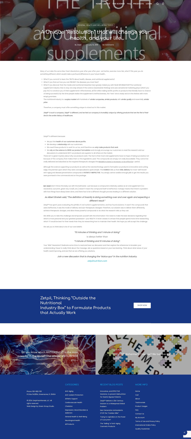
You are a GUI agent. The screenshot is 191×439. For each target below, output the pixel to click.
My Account (140, 417)
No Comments (108, 45)
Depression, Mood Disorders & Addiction (76, 411)
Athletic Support (71, 399)
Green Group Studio (46, 406)
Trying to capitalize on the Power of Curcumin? (112, 418)
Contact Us (139, 414)
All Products (69, 424)
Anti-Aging (69, 391)
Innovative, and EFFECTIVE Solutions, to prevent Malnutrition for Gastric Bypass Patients (113, 394)
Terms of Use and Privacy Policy (147, 421)
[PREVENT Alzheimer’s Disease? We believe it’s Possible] (143, 355)
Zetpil (79, 45)
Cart (137, 395)
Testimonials (140, 402)
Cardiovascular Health (73, 402)
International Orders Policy (145, 425)
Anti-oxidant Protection (74, 395)
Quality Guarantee (142, 429)
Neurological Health (72, 420)
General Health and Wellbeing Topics (95, 25)
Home (137, 391)
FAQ (136, 410)
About (137, 399)
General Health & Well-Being (76, 417)
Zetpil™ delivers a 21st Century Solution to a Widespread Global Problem (112, 404)
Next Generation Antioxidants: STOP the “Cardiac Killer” (111, 411)
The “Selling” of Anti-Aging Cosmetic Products (110, 424)
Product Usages (141, 406)
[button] (142, 305)
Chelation (69, 406)
